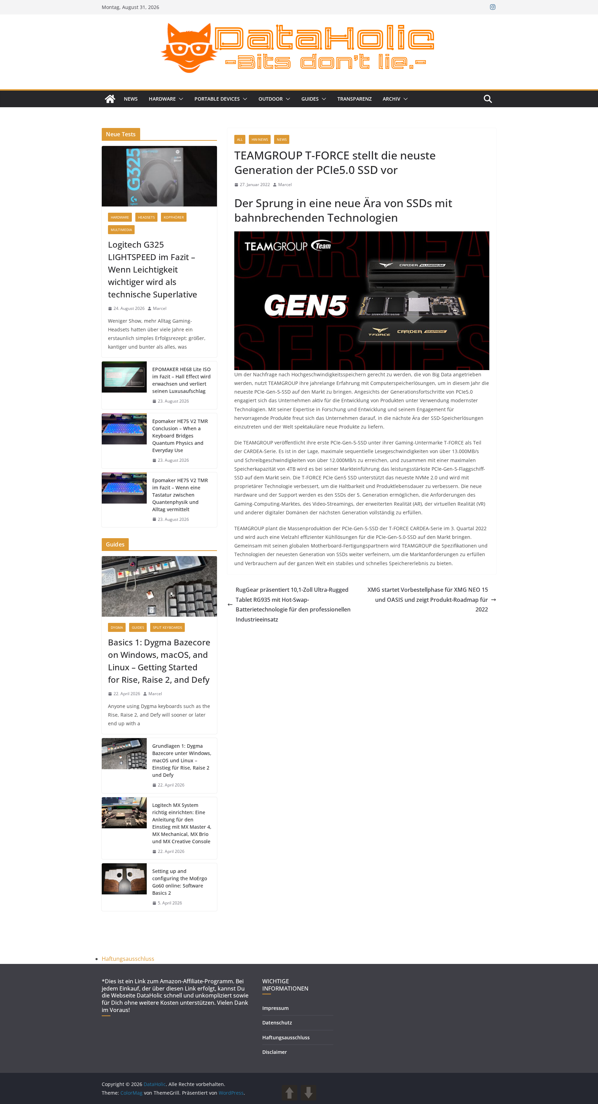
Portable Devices (217, 98)
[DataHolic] (110, 99)
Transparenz (354, 98)
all (240, 139)
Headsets (146, 217)
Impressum (275, 1008)
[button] (179, 99)
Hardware (162, 98)
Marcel (285, 184)
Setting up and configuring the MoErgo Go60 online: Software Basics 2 (179, 882)
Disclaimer (274, 1052)
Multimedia (121, 229)
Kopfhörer (174, 217)
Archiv (391, 98)
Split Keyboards (167, 627)
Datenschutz (277, 1022)
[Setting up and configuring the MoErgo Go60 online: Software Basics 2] (124, 887)
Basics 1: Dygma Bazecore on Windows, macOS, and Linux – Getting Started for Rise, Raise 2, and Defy (159, 660)
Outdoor (271, 98)
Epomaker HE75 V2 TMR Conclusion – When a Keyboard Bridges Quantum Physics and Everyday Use (180, 435)
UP (289, 1093)
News (131, 98)
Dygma (117, 627)
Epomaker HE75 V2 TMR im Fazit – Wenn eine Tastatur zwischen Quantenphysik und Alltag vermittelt (180, 495)
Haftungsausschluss (128, 959)
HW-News (260, 139)
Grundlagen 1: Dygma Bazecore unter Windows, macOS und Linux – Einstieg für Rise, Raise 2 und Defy (181, 760)
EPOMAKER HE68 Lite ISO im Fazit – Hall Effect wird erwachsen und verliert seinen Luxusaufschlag (181, 380)
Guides (310, 98)
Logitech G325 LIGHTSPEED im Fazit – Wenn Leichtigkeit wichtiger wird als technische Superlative (152, 269)
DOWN (308, 1093)
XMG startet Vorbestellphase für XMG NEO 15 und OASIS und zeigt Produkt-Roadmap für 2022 (428, 600)
